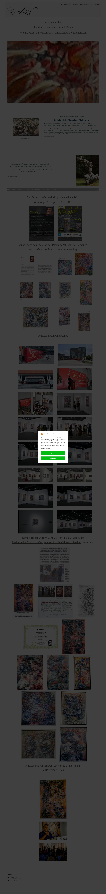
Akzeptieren (53, 453)
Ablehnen (53, 458)
